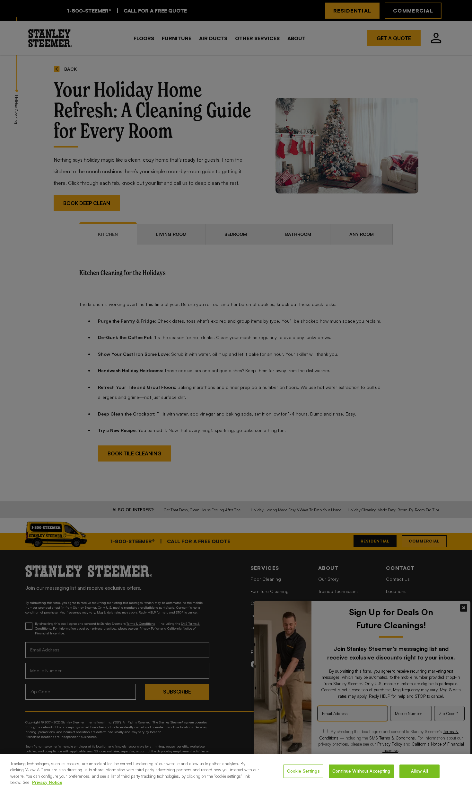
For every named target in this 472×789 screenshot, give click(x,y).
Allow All (419, 771)
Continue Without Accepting (361, 771)
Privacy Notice (47, 782)
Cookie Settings (303, 771)
